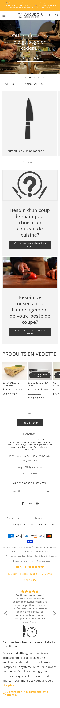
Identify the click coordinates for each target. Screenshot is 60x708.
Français (43, 524)
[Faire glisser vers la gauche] (23, 162)
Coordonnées (43, 561)
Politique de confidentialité (19, 556)
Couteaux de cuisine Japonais (25, 151)
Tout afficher (30, 422)
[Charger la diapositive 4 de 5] (34, 78)
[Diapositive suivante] (43, 77)
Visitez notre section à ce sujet (30, 332)
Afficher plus (30, 57)
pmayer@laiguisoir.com (30, 467)
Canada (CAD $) (18, 524)
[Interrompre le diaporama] (56, 77)
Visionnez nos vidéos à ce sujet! (30, 245)
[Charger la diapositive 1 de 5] (22, 78)
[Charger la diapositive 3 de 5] (30, 78)
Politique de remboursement (35, 551)
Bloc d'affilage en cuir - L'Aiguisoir (13, 384)
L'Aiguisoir (16, 547)
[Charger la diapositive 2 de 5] (26, 78)
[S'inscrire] (48, 491)
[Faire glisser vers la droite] (37, 162)
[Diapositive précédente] (16, 77)
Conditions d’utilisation (46, 556)
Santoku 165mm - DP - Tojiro (38, 384)
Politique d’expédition (23, 561)
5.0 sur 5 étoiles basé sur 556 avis (30, 573)
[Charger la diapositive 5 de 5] (38, 78)
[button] (4, 15)
